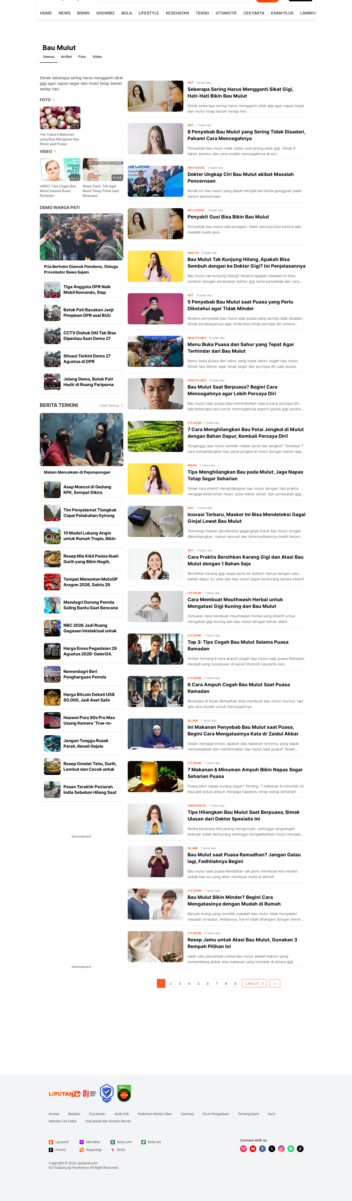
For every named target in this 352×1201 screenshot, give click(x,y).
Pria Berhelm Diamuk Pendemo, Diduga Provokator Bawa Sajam (81, 269)
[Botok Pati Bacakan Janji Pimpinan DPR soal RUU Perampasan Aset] (52, 312)
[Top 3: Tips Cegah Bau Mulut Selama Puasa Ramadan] (155, 649)
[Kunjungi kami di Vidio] (243, 1148)
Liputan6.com (87, 1163)
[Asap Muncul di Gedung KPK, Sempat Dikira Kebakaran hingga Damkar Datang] (52, 489)
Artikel (66, 56)
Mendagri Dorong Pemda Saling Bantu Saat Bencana (90, 605)
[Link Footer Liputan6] (73, 1093)
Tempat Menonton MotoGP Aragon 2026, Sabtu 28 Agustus (90, 584)
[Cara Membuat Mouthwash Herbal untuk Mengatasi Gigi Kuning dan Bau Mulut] (155, 606)
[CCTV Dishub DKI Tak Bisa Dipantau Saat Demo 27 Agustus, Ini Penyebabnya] (52, 335)
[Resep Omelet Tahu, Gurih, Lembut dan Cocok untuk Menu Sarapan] (52, 766)
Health (193, 252)
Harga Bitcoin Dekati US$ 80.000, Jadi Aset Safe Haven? (89, 700)
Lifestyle (149, 13)
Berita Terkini (59, 405)
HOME (46, 13)
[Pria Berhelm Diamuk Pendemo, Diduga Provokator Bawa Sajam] (81, 236)
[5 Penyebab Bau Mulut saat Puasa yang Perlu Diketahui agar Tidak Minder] (155, 308)
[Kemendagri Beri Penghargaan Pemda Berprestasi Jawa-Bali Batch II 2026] (52, 674)
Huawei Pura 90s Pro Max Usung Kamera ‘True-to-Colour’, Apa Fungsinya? (89, 723)
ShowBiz (105, 13)
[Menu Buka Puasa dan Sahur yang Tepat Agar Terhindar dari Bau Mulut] (155, 351)
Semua (48, 56)
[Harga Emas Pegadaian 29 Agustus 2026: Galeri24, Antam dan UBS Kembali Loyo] (52, 651)
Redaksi (74, 1114)
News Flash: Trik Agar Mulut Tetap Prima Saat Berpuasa (101, 191)
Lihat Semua (109, 405)
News (64, 13)
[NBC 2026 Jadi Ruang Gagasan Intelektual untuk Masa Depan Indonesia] (52, 628)
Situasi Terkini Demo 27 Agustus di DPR (87, 358)
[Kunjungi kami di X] (272, 1148)
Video (97, 56)
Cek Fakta (253, 13)
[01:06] (103, 169)
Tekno (202, 13)
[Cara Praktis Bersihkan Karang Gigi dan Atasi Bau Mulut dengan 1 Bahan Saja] (155, 564)
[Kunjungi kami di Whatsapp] (290, 1148)
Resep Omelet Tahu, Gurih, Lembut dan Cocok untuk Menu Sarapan (90, 769)
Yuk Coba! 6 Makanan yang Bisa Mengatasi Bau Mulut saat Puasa (59, 139)
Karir (271, 1114)
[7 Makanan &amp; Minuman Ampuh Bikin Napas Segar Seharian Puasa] (155, 776)
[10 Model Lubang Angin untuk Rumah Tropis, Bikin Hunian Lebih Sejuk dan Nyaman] (52, 536)
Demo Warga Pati (60, 207)
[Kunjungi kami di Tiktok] (300, 1148)
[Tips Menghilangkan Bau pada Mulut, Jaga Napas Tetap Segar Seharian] (155, 478)
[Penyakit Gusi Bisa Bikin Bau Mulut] (155, 223)
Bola (126, 13)
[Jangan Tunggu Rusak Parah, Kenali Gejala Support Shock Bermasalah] (52, 743)
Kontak (54, 1114)
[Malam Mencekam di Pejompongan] (81, 439)
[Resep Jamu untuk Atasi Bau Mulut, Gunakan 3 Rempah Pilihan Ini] (155, 946)
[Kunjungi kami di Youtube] (253, 1148)
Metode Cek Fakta (63, 1121)
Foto (82, 56)
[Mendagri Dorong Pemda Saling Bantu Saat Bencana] (52, 605)
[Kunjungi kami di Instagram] (281, 1148)
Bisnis (83, 13)
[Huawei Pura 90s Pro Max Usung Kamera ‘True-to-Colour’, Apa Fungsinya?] (52, 720)
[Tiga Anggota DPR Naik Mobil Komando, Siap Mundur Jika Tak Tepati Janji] (52, 289)
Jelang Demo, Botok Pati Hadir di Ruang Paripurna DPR (88, 384)
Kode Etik (122, 1114)
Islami (193, 720)
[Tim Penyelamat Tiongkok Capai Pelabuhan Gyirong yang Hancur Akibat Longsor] (52, 512)
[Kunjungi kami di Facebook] (262, 1148)
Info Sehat (196, 167)
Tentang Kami (248, 1114)
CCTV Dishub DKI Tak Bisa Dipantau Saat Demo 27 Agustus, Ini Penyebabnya (89, 338)
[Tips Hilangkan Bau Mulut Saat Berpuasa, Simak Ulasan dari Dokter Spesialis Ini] (155, 819)
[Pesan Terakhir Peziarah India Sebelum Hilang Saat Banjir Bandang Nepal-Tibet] (52, 789)
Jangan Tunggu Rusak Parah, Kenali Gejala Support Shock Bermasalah (90, 746)
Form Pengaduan (216, 1114)
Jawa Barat (197, 805)
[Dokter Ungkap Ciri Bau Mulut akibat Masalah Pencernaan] (155, 181)
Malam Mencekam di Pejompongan (77, 472)
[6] (60, 117)
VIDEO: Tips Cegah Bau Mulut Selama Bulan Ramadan (58, 191)
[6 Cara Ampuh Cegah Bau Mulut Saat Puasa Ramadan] (155, 691)
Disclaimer (97, 1114)
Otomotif (226, 13)
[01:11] (60, 169)
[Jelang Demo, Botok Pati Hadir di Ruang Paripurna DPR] (52, 382)
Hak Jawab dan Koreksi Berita (108, 1121)
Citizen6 (195, 422)
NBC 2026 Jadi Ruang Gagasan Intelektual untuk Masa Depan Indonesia (90, 631)
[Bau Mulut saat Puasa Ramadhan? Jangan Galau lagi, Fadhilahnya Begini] (155, 861)
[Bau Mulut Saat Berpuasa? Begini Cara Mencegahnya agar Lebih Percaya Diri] (155, 393)
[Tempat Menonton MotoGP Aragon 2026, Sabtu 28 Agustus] (52, 582)
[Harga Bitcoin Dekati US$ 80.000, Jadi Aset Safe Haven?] (52, 697)
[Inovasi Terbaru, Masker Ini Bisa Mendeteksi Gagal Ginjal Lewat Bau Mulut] (155, 521)
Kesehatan (177, 13)
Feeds (192, 465)
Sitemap (187, 1114)
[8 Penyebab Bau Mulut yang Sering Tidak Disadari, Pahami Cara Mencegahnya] (155, 138)
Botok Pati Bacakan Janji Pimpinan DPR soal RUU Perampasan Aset (88, 315)
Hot (191, 82)
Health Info (197, 337)
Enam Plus (282, 13)
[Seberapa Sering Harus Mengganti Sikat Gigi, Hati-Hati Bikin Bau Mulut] (155, 96)
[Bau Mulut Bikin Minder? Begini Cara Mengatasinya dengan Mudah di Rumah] (155, 904)
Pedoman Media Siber (155, 1114)
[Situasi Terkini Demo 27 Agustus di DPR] (52, 358)
